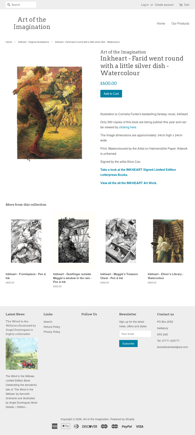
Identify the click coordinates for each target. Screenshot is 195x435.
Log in (145, 4)
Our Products (180, 23)
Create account (164, 4)
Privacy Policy (52, 332)
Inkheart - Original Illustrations (33, 41)
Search (48, 321)
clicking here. (128, 127)
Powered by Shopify (122, 419)
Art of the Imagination (32, 23)
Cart (186, 4)
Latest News (15, 314)
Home (161, 23)
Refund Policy (52, 327)
